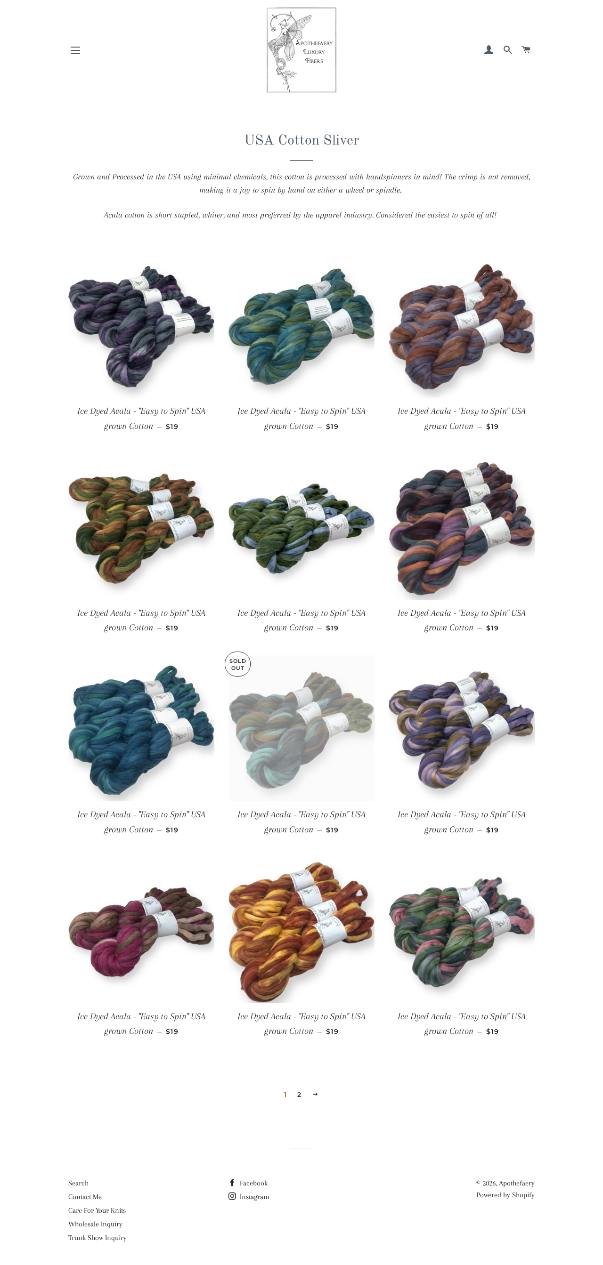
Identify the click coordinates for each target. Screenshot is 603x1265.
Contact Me (85, 1196)
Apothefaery (517, 1183)
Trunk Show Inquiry (97, 1237)
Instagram (253, 1196)
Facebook (253, 1183)
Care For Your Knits (97, 1210)
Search (78, 1183)
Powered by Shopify (505, 1195)
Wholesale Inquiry (95, 1224)
